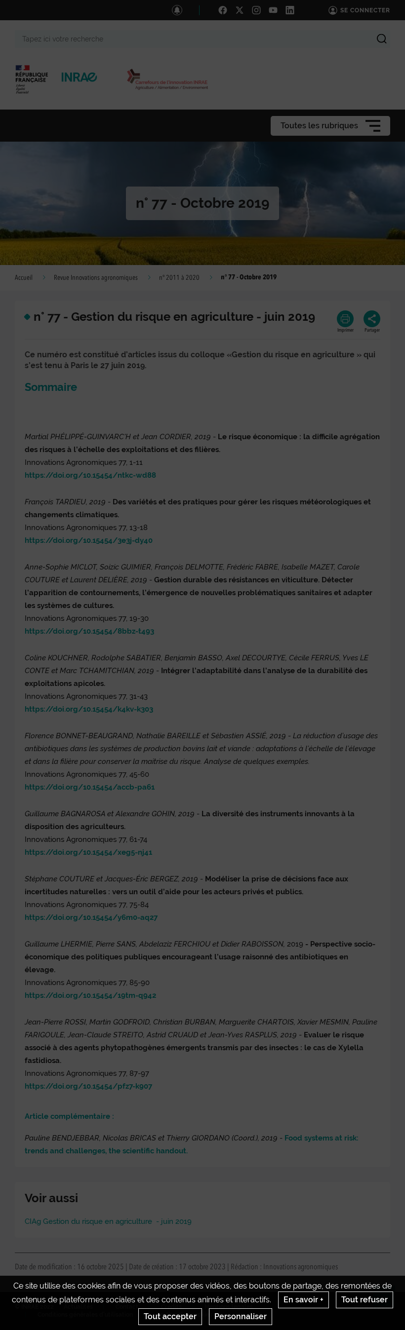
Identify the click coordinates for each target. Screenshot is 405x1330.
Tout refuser (364, 1299)
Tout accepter (170, 1316)
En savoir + (304, 1299)
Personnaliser (240, 1316)
